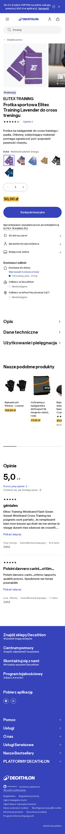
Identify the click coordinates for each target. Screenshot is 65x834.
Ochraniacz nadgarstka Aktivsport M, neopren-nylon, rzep (40, 409)
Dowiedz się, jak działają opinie (20, 490)
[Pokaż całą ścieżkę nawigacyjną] (4, 39)
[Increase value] (23, 187)
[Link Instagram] (13, 701)
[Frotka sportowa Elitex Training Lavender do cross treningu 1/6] (25, 65)
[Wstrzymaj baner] (53, 6)
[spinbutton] (15, 187)
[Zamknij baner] (59, 6)
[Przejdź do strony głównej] (28, 19)
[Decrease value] (7, 187)
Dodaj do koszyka (32, 212)
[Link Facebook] (6, 701)
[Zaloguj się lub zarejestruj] (50, 19)
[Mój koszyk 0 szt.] (58, 19)
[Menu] (7, 19)
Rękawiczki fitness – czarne (14, 404)
